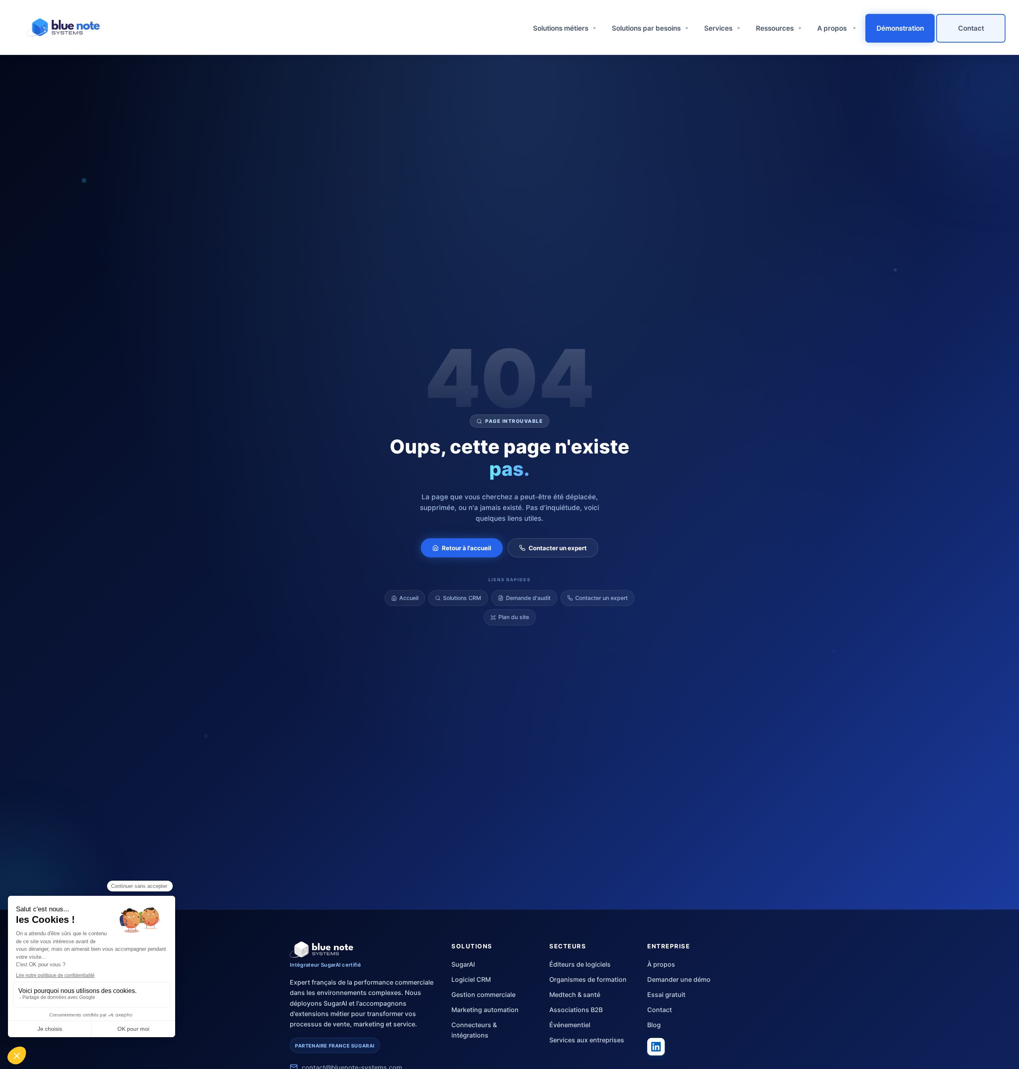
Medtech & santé (574, 995)
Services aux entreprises (586, 1040)
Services (718, 28)
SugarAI (463, 964)
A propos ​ (832, 28)
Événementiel (569, 1025)
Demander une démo (679, 979)
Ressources (775, 28)
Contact (971, 28)
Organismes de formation (588, 979)
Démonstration (900, 28)
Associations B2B (576, 1010)
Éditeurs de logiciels (580, 964)
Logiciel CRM (471, 979)
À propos (661, 964)
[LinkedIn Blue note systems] (656, 1046)
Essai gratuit (666, 995)
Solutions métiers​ (560, 28)
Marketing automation (485, 1010)
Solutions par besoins (646, 28)
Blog (654, 1025)
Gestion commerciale (483, 995)
